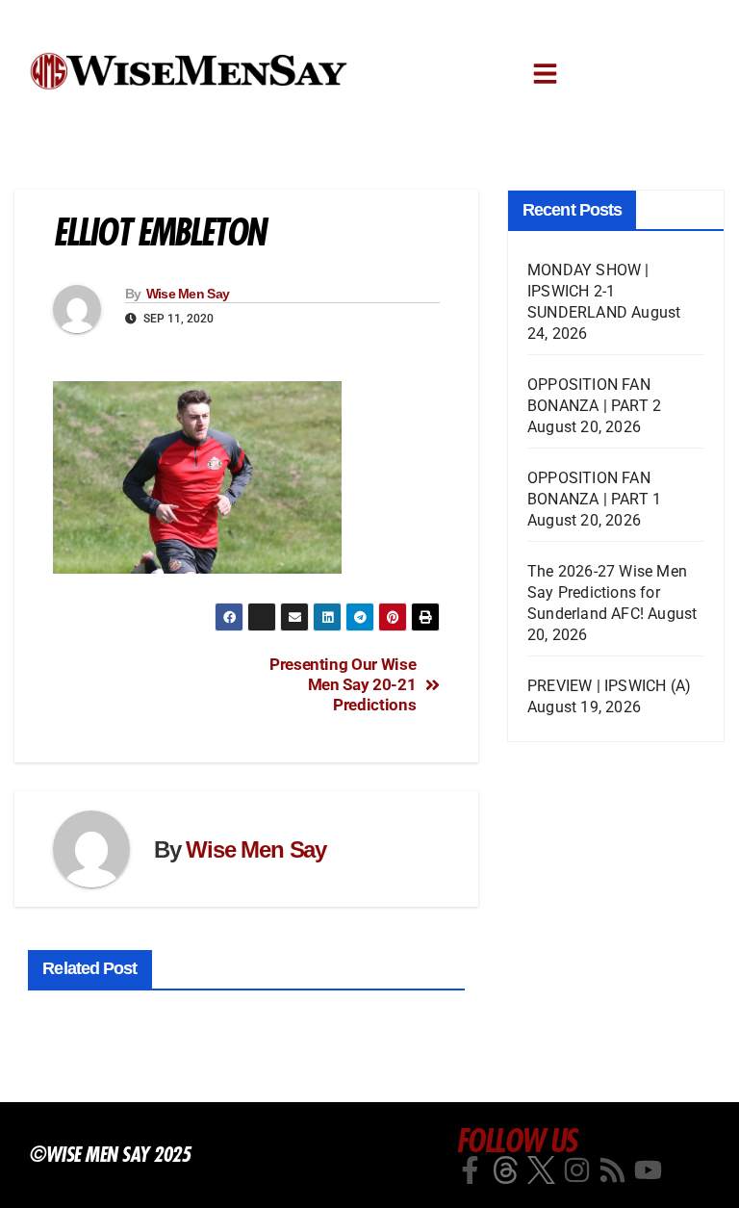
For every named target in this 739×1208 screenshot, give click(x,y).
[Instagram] (577, 1170)
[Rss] (612, 1170)
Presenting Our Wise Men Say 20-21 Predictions (342, 684)
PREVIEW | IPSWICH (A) (609, 686)
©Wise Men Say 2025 (109, 1154)
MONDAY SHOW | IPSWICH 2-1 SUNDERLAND (588, 291)
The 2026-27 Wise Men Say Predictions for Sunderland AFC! (607, 592)
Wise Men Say (188, 293)
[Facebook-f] (470, 1170)
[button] (545, 73)
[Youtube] (648, 1170)
